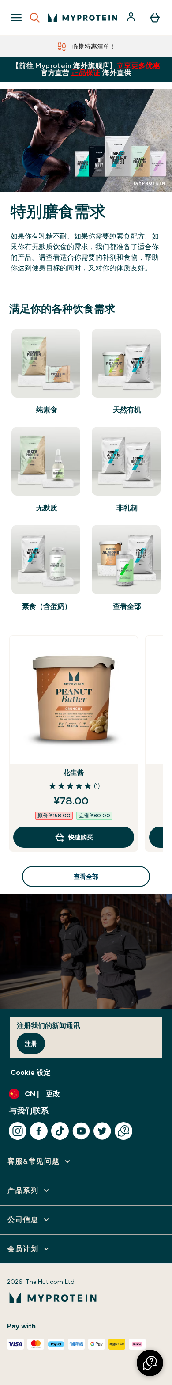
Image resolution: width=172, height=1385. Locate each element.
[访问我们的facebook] (39, 1131)
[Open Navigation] (16, 17)
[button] (150, 1363)
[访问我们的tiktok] (60, 1131)
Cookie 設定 (31, 1072)
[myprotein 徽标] (82, 17)
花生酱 (74, 772)
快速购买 (80, 837)
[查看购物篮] (155, 17)
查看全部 (86, 876)
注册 (31, 1043)
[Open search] (35, 17)
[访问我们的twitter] (102, 1131)
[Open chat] (123, 1131)
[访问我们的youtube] (81, 1131)
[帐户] (132, 17)
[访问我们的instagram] (17, 1131)
